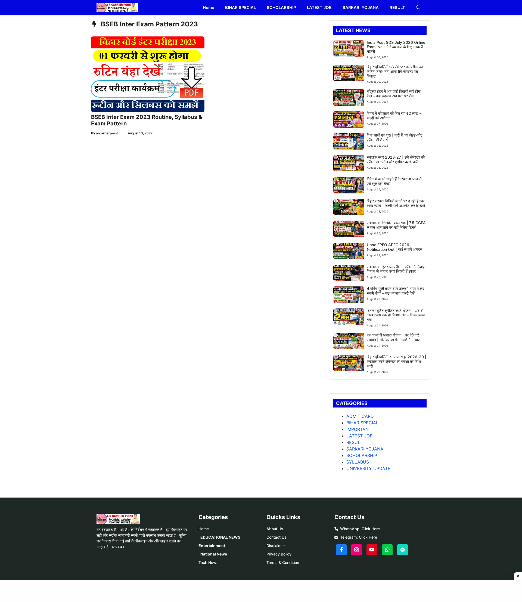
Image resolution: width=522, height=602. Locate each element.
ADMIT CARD (360, 416)
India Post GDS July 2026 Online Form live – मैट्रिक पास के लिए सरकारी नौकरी (396, 47)
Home (208, 7)
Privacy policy (278, 554)
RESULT (397, 7)
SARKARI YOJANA (361, 7)
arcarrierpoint (107, 133)
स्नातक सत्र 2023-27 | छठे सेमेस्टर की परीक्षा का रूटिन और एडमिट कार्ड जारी (396, 159)
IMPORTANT (358, 429)
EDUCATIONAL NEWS (220, 537)
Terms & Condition (282, 562)
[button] (418, 7)
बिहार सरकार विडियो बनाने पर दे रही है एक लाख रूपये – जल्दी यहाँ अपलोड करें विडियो (396, 203)
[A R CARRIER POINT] (117, 7)
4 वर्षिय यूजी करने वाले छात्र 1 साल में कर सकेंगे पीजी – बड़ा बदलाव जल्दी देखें (395, 290)
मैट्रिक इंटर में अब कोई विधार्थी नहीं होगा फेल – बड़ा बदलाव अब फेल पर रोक (394, 93)
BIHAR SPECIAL (240, 7)
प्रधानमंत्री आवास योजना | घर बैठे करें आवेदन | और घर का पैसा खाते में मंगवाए (393, 337)
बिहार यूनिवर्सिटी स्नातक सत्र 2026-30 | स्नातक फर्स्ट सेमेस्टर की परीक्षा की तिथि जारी (396, 361)
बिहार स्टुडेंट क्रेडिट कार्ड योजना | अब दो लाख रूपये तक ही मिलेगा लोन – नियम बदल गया (396, 315)
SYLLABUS (357, 462)
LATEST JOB (319, 7)
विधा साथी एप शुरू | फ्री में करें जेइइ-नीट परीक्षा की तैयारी (394, 137)
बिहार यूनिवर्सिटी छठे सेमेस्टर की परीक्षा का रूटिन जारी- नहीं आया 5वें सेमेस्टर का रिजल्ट (395, 71)
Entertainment (211, 545)
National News (213, 554)
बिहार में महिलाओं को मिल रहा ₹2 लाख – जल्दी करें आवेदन (394, 115)
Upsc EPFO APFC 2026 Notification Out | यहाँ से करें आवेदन (394, 247)
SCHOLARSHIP (281, 7)
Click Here (371, 528)
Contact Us (276, 537)
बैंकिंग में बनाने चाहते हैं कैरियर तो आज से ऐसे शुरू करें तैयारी (394, 181)
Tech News (208, 562)
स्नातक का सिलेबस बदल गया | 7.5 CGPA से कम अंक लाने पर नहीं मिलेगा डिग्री (396, 225)
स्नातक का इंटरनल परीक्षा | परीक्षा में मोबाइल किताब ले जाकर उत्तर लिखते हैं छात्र (396, 269)
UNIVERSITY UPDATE (368, 468)
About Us (274, 528)
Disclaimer (275, 545)
